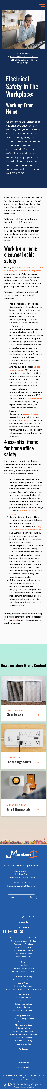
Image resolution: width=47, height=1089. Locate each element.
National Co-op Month (23, 950)
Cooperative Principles (23, 944)
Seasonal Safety (23, 997)
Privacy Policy (23, 1062)
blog (15, 620)
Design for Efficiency (23, 1037)
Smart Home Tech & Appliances (23, 1034)
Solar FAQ (23, 965)
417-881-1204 (23, 882)
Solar (23, 962)
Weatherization (23, 1022)
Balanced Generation (23, 986)
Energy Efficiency (17, 710)
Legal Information (23, 1067)
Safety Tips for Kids (23, 1004)
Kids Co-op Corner (23, 947)
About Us (23, 922)
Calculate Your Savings (23, 1041)
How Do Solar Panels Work (23, 971)
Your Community (23, 957)
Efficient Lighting (23, 1028)
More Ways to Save (23, 1025)
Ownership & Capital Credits (23, 941)
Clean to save (14, 715)
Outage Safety (23, 1007)
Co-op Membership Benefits (23, 938)
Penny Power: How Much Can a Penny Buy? (23, 989)
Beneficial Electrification (23, 980)
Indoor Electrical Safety (23, 1010)
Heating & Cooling (23, 1044)
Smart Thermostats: (18, 809)
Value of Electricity (23, 976)
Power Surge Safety (18, 762)
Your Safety (13, 757)
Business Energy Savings (23, 1018)
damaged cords (34, 398)
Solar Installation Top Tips (23, 968)
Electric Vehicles (23, 983)
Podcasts (23, 1049)
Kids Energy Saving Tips (23, 1031)
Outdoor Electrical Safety (24, 1001)
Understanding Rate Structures (23, 917)
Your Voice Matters (23, 953)
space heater (31, 414)
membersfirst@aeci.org (24, 886)
